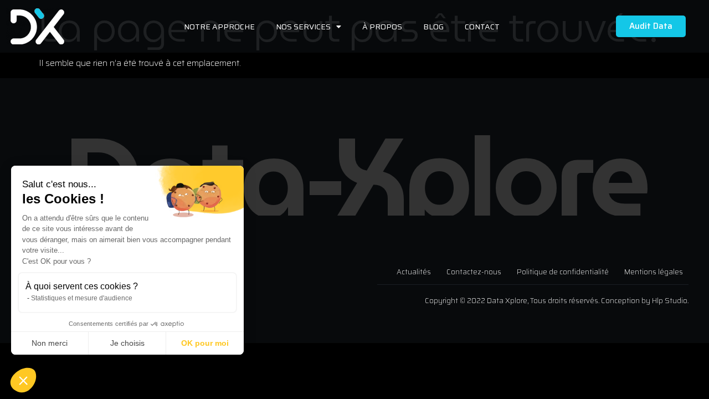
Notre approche (219, 27)
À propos (382, 27)
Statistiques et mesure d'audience (81, 298)
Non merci (50, 343)
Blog (433, 27)
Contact (482, 27)
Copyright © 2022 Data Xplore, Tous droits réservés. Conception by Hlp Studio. (557, 300)
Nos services (303, 27)
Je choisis (127, 343)
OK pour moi (205, 343)
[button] (23, 380)
